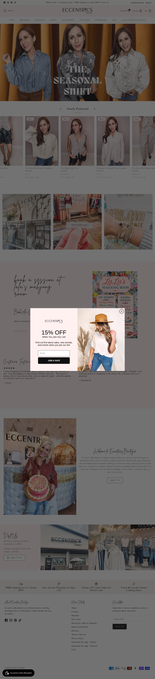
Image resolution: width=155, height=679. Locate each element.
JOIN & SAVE (54, 360)
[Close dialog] (122, 311)
